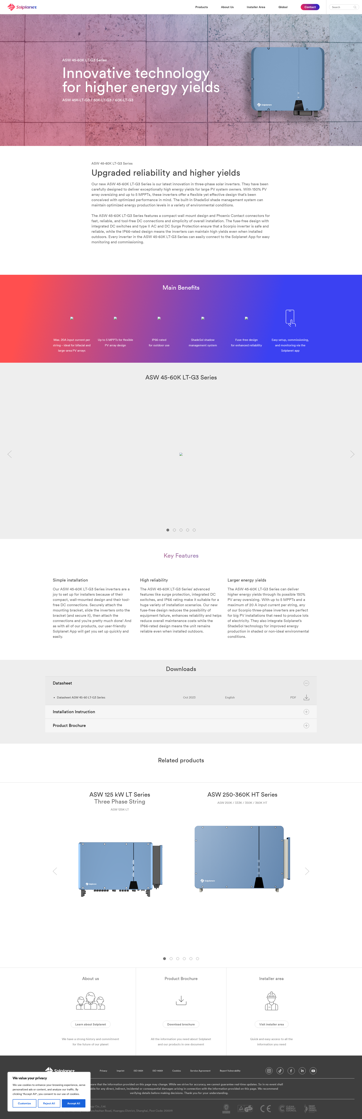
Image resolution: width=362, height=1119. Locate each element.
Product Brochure (69, 725)
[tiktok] (280, 1071)
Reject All (49, 1103)
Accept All (73, 1103)
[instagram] (269, 1071)
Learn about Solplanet (90, 1024)
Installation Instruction (74, 711)
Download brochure (181, 1024)
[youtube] (313, 1071)
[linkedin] (302, 1071)
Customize (24, 1103)
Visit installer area (271, 1024)
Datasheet (62, 683)
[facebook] (291, 1071)
